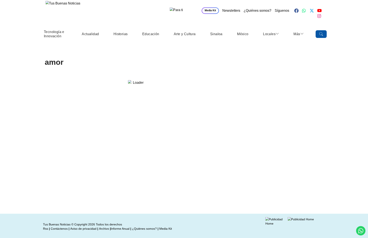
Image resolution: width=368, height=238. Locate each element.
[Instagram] (319, 16)
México (242, 34)
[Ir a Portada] (76, 12)
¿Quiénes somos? (257, 10)
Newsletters (231, 10)
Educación (150, 34)
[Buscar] (321, 34)
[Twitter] (312, 11)
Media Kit (210, 10)
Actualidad (90, 34)
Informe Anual (120, 228)
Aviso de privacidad (83, 228)
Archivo (104, 228)
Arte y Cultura (185, 34)
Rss (45, 228)
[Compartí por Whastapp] (360, 230)
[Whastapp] (304, 11)
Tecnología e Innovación (54, 34)
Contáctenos (59, 228)
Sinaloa (216, 34)
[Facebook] (296, 11)
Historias (121, 34)
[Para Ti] (183, 10)
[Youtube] (319, 11)
